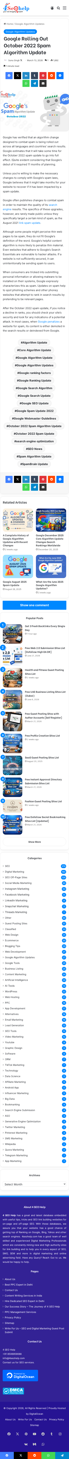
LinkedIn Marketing (16, 900)
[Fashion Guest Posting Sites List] (12, 806)
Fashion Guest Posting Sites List (43, 801)
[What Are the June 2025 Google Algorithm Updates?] (51, 566)
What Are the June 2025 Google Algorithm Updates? (49, 585)
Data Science (12, 1076)
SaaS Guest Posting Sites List (42, 757)
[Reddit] (51, 75)
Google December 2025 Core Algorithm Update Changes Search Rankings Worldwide (50, 540)
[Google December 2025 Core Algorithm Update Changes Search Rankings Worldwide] (51, 520)
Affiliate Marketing (15, 1081)
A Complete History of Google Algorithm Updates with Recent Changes (16, 540)
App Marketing (13, 1161)
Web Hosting (12, 997)
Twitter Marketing (15, 1127)
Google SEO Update (35, 403)
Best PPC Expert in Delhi (19, 1284)
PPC (7, 1002)
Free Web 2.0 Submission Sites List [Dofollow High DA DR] (45, 650)
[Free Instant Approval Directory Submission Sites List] (12, 787)
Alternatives (12, 1014)
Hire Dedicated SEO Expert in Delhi (24, 1301)
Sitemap (9, 1323)
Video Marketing (14, 1036)
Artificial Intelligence (16, 980)
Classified (10, 929)
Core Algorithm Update (35, 350)
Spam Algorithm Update (34, 456)
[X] (17, 75)
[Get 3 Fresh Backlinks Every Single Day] (12, 634)
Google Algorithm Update (35, 357)
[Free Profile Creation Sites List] (12, 743)
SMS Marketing (13, 1138)
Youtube (9, 1042)
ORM (7, 1059)
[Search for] (58, 9)
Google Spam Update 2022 (35, 411)
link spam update (29, 223)
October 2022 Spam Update (35, 433)
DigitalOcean (36, 1413)
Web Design (11, 934)
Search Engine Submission (20, 1110)
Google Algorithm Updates (29, 23)
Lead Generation (14, 1025)
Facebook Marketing (17, 894)
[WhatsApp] (26, 83)
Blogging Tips (12, 946)
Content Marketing (15, 974)
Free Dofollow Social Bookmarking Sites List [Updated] (45, 819)
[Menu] (64, 9)
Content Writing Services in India (23, 1295)
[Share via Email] (43, 83)
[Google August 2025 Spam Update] (18, 566)
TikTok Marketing (14, 1065)
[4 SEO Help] (16, 7)
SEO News (35, 449)
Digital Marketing (14, 871)
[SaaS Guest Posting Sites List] (12, 765)
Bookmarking (12, 1104)
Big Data (10, 1098)
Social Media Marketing (18, 883)
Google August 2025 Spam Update (15, 583)
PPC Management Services (20, 1312)
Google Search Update (35, 395)
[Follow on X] (21, 60)
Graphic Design (13, 1048)
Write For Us (25, 1419)
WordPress (11, 991)
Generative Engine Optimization (23, 1121)
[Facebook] (9, 75)
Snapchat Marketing (17, 906)
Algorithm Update (35, 342)
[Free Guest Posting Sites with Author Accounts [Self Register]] (12, 721)
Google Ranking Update (35, 380)
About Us (10, 1279)
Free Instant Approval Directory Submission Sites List (43, 781)
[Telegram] (34, 83)
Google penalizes (49, 321)
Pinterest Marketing (16, 1132)
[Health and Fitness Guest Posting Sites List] (12, 677)
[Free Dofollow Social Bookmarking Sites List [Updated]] (12, 825)
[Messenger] (60, 75)
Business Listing (14, 968)
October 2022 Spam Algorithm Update (35, 426)
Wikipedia (10, 1144)
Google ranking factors (35, 373)
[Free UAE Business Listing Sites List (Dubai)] (12, 699)
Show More (34, 841)
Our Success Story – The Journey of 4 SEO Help (32, 1306)
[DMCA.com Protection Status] (13, 1393)
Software (10, 1053)
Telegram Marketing (16, 1155)
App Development (15, 1008)
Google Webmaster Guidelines (35, 418)
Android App (12, 1087)
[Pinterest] (43, 75)
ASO (7, 1115)
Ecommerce (12, 940)
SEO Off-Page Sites (16, 877)
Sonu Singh (14, 60)
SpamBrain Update (35, 464)
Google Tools (12, 963)
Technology (11, 1070)
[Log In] (52, 9)
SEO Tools (10, 1031)
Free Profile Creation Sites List (42, 735)
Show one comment (34, 605)
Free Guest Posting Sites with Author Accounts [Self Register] (43, 715)
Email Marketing (14, 1019)
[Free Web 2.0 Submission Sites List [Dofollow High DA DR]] (12, 656)
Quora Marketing (14, 1149)
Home (9, 23)
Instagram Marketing (17, 888)
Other (8, 917)
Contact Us (11, 1290)
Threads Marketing (16, 912)
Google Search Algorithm (35, 388)
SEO (7, 866)
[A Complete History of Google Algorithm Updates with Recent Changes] (18, 520)
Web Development (15, 951)
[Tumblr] (34, 75)
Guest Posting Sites (16, 923)
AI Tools (10, 985)
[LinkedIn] (26, 75)
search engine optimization (35, 441)
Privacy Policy (13, 1317)
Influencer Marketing (16, 1093)
